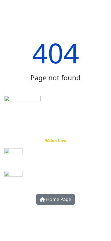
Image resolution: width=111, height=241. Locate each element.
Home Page (58, 199)
